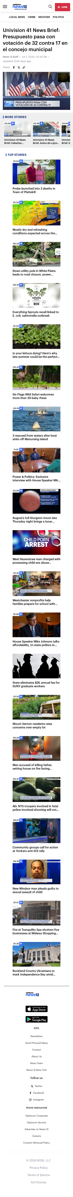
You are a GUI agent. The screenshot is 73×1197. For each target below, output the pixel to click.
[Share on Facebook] (13, 67)
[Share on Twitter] (18, 67)
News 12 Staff (10, 57)
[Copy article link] (23, 67)
